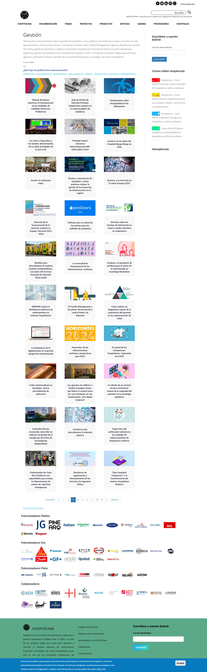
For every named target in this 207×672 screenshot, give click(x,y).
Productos (106, 23)
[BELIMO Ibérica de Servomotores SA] (127, 574)
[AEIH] (27, 592)
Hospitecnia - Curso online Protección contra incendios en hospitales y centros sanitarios (168, 84)
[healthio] (98, 592)
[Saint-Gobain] (141, 524)
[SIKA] (41, 550)
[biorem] (84, 592)
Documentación (48, 23)
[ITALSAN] (69, 524)
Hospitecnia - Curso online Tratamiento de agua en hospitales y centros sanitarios (166, 117)
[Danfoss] (41, 559)
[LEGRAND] (41, 533)
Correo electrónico (162, 47)
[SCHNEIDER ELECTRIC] (83, 524)
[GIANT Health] (41, 604)
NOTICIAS (114, 74)
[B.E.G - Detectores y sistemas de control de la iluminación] (169, 524)
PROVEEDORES (128, 74)
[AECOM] (142, 574)
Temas (68, 23)
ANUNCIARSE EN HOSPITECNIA (92, 640)
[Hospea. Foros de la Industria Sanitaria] (70, 592)
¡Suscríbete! (159, 59)
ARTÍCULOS (28, 74)
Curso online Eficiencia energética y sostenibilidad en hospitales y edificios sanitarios (167, 132)
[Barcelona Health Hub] (156, 592)
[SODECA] (142, 550)
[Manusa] (27, 559)
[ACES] (27, 604)
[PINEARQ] (55, 524)
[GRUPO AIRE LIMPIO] (27, 550)
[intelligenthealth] (113, 592)
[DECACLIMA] (156, 550)
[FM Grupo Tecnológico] (70, 550)
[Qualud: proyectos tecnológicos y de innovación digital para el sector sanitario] (84, 559)
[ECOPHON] (113, 550)
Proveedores (161, 23)
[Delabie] (155, 524)
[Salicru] (113, 559)
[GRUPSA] (99, 550)
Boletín (156, 39)
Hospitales (183, 23)
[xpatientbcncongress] (142, 592)
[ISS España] (170, 550)
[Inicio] (24, 15)
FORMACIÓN (84, 647)
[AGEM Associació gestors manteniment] (41, 592)
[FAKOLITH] (99, 559)
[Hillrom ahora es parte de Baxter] (98, 524)
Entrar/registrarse (188, 4)
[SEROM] (27, 533)
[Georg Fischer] (56, 559)
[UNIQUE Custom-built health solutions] (170, 592)
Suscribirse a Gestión (33, 508)
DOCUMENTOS (44, 74)
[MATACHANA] (27, 574)
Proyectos (86, 23)
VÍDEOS (89, 74)
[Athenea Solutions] (56, 604)
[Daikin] (56, 550)
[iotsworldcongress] (127, 592)
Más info (101, 668)
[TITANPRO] (84, 574)
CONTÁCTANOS (85, 653)
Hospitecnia (25, 23)
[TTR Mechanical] (70, 574)
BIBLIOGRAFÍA (76, 74)
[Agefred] (126, 524)
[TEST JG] (41, 574)
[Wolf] (113, 574)
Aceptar (180, 663)
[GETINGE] (56, 574)
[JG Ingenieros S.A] (40, 524)
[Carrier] (112, 524)
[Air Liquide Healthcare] (27, 524)
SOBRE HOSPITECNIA (88, 627)
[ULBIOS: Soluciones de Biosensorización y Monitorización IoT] (99, 574)
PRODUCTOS (101, 74)
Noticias (125, 23)
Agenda (142, 23)
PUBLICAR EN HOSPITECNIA (91, 633)
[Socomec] (127, 550)
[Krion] (84, 550)
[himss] (56, 592)
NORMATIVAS (60, 74)
